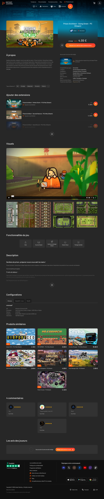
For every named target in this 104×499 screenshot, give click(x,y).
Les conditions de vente (35, 463)
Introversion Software (85, 73)
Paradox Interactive (78, 75)
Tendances (33, 2)
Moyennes (75, 82)
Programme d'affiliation (35, 468)
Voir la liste (75, 68)
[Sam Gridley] (11, 407)
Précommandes (42, 2)
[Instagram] (74, 468)
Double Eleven (76, 73)
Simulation (79, 78)
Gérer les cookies (10, 489)
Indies (74, 78)
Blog (61, 2)
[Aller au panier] (94, 3)
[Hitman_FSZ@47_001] (42, 423)
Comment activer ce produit (79, 71)
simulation (37, 86)
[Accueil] (7, 3)
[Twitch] (90, 468)
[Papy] (42, 407)
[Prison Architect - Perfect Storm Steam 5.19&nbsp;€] (14, 103)
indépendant (30, 86)
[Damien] (73, 407)
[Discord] (64, 468)
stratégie (23, 86)
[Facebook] (80, 468)
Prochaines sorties (52, 2)
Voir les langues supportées (79, 69)
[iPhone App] (71, 480)
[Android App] (82, 480)
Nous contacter (33, 470)
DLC (18, 86)
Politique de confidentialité (36, 465)
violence (44, 86)
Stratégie (84, 78)
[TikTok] (95, 468)
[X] (69, 468)
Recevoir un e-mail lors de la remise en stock (80, 45)
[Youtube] (85, 468)
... (48, 86)
